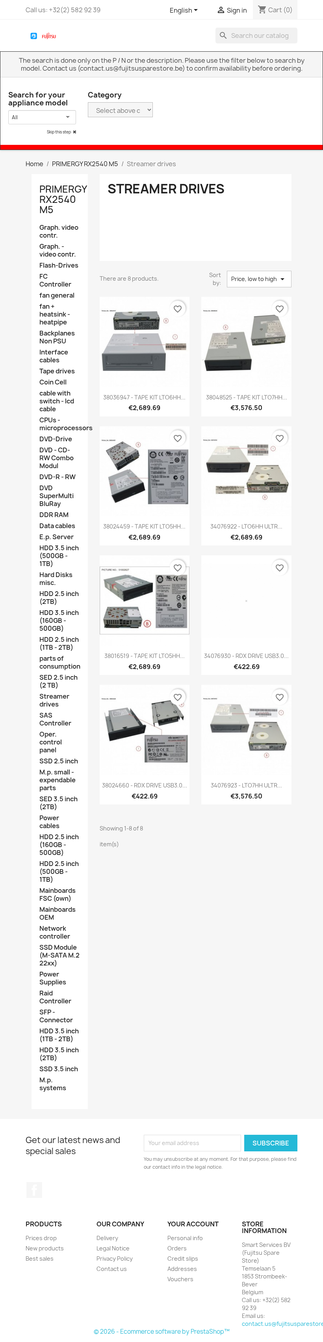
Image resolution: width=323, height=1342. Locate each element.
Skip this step (59, 132)
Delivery (107, 1238)
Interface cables (53, 356)
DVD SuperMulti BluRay (56, 496)
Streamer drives (54, 700)
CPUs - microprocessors (59, 424)
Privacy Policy (115, 1258)
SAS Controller (55, 719)
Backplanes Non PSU (57, 337)
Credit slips (182, 1258)
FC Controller (55, 280)
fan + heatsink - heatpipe (54, 314)
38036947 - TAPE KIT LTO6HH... (144, 397)
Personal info (185, 1238)
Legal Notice (113, 1248)
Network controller (54, 932)
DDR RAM (54, 515)
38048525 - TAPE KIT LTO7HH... (246, 397)
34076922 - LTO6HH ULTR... (246, 526)
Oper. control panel (50, 742)
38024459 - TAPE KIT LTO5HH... (144, 526)
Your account (193, 1224)
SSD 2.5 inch (58, 761)
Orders (177, 1248)
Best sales (40, 1258)
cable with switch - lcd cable (56, 401)
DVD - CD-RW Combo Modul (56, 458)
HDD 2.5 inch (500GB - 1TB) (59, 872)
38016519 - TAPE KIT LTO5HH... (144, 656)
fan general (56, 295)
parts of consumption (59, 662)
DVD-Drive (55, 439)
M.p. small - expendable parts (57, 780)
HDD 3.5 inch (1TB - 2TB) (59, 1035)
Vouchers (180, 1279)
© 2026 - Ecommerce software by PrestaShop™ (162, 1331)
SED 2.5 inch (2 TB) (58, 681)
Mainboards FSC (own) (57, 895)
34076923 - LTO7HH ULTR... (246, 785)
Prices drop (41, 1238)
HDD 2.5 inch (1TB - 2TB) (59, 643)
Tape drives (57, 371)
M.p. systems (52, 1084)
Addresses (182, 1269)
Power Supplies (52, 978)
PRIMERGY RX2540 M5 (63, 199)
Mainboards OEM (57, 913)
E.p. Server (56, 537)
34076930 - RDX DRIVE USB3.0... (246, 656)
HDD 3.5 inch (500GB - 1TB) (59, 556)
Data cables (57, 526)
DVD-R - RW (57, 477)
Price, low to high (259, 279)
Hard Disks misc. (55, 579)
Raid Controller (55, 997)
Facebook (34, 1190)
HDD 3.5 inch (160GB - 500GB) (59, 621)
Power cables (49, 822)
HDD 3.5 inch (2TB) (59, 1054)
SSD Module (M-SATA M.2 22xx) (59, 955)
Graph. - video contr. (57, 250)
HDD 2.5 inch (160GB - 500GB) (59, 845)
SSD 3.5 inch (58, 1069)
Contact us (112, 1269)
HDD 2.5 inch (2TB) (59, 598)
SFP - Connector (56, 1016)
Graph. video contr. (58, 231)
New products (45, 1248)
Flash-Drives (58, 265)
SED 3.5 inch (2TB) (58, 803)
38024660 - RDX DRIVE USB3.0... (144, 785)
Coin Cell (53, 382)
